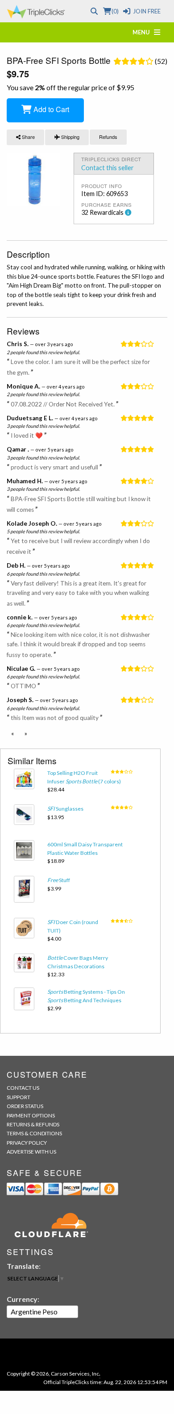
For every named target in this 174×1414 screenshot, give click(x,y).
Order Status (25, 1106)
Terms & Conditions (34, 1133)
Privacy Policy (27, 1142)
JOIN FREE (147, 11)
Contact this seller (107, 168)
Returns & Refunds (33, 1124)
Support (18, 1097)
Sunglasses (65, 808)
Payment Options (31, 1115)
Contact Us (23, 1087)
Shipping (69, 136)
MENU (143, 32)
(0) (115, 11)
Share (28, 136)
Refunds (108, 136)
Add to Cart (50, 109)
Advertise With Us (31, 1151)
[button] (12, 733)
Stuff (58, 880)
